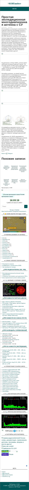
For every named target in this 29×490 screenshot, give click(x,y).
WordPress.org (6, 476)
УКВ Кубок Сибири (7, 333)
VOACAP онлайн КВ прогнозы (10, 382)
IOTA (3, 241)
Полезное (4, 251)
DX (3, 238)
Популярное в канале (8, 264)
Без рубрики (5, 245)
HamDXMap (5, 391)
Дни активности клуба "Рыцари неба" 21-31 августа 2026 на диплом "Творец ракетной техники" (13, 311)
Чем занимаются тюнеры (9, 267)
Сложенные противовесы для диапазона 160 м (14, 276)
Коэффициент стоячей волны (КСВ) (11, 265)
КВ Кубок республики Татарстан (10, 339)
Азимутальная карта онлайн (9, 383)
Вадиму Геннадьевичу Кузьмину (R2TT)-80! (13, 326)
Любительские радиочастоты (10, 388)
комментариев (7, 474)
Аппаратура (5, 244)
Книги (3, 248)
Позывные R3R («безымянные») (10, 371)
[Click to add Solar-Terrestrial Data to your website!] (14, 289)
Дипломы (4, 247)
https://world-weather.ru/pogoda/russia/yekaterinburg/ (15, 211)
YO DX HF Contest (7, 342)
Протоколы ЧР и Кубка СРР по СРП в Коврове (14, 327)
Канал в (4, 153)
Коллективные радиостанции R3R (11, 372)
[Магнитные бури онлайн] (14, 403)
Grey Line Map (17, 389)
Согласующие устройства (9, 256)
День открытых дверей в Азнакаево (11, 301)
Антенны (10, 27)
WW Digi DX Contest (7, 336)
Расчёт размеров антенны (9, 379)
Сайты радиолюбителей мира (10, 386)
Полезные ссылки (7, 254)
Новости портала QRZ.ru (16, 298)
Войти (3, 471)
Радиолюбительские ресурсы (10, 385)
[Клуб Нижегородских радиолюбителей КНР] (11, 454)
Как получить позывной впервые (10, 374)
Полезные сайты (6, 253)
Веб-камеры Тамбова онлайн (10, 376)
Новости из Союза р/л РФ (17, 318)
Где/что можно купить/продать (10, 377)
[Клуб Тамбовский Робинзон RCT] (5, 454)
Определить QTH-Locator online (10, 380)
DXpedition (5, 239)
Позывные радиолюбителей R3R (11, 369)
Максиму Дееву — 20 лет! (9, 321)
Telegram (10, 153)
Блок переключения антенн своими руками (13, 277)
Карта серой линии (7, 389)
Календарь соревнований (17, 330)
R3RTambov (12, 484)
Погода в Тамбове (14, 210)
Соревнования (6, 258)
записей (5, 473)
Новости (4, 250)
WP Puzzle (17, 487)
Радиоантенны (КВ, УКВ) (17, 269)
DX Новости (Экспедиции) (17, 346)
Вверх (3, 151)
